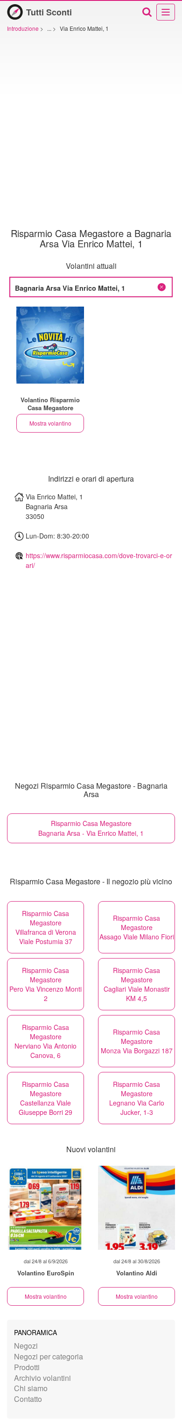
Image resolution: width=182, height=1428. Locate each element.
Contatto (28, 1398)
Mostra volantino (50, 423)
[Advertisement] (91, 133)
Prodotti (27, 1367)
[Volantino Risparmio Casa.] (50, 345)
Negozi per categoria (48, 1356)
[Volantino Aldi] (136, 1208)
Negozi (26, 1345)
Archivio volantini (42, 1377)
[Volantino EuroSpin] (45, 1208)
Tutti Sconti (49, 12)
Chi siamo (31, 1388)
